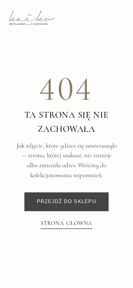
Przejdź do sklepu (66, 201)
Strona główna (67, 223)
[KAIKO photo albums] (32, 17)
